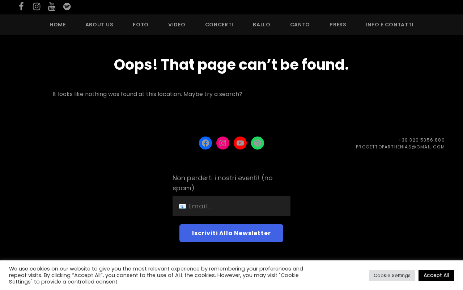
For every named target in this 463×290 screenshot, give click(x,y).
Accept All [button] (436, 275)
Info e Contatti (390, 24)
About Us (99, 24)
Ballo (262, 24)
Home (58, 24)
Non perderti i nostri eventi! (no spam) (223, 183)
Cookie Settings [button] (392, 275)
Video (177, 24)
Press (338, 24)
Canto (300, 24)
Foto (141, 24)
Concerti (219, 24)
